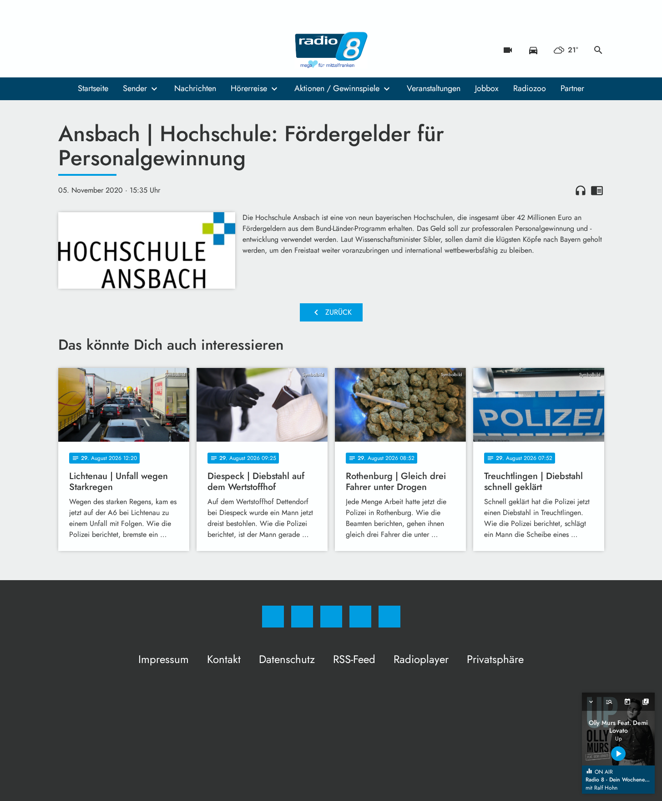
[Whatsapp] (104, 50)
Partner (572, 88)
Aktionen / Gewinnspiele (336, 88)
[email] (140, 50)
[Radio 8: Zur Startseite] (331, 50)
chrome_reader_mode (597, 190)
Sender (135, 88)
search (598, 50)
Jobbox (487, 88)
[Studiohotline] (122, 50)
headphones (580, 190)
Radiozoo (529, 88)
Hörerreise (249, 88)
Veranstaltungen (433, 88)
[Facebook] (67, 50)
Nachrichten (195, 88)
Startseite (93, 88)
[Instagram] (85, 50)
